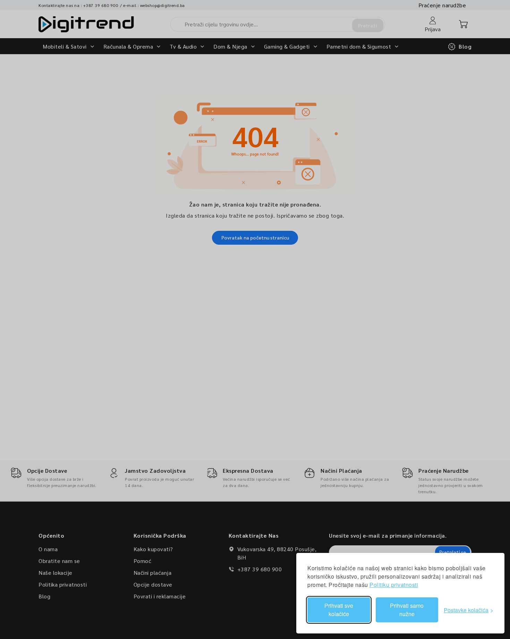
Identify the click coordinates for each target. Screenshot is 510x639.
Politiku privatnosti (393, 585)
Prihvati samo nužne (407, 610)
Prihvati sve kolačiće (338, 610)
